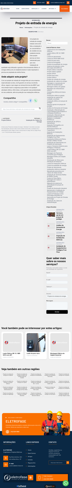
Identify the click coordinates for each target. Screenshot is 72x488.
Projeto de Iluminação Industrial (57, 188)
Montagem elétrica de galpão (56, 86)
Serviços (35, 8)
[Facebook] (30, 100)
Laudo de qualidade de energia (57, 165)
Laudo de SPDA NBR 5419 (55, 58)
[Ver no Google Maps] (68, 2)
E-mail (48, 279)
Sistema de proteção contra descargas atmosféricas (55, 67)
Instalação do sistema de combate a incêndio (55, 98)
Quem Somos (25, 8)
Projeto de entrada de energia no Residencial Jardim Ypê (50, 382)
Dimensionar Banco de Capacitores (54, 129)
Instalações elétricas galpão (55, 95)
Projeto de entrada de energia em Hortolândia (36, 374)
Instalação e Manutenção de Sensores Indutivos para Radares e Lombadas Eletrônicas (56, 117)
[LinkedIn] (31, 477)
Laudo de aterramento (54, 56)
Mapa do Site (31, 463)
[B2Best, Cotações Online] (21, 486)
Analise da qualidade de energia (57, 64)
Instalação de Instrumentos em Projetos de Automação (56, 143)
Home (17, 8)
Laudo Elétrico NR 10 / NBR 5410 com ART (56, 150)
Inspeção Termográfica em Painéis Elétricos (55, 125)
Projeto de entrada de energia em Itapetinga (8, 394)
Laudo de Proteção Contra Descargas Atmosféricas (55, 194)
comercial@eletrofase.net (57, 2)
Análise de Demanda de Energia (57, 108)
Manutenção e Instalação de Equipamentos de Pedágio (56, 191)
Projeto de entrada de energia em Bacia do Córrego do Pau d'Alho (22, 388)
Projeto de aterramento (54, 167)
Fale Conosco (64, 8)
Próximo (37, 118)
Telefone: (49, 286)
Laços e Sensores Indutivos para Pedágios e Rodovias (57, 146)
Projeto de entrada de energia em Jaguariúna (64, 382)
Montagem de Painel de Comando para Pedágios (55, 153)
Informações (28, 27)
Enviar (57, 312)
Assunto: (48, 293)
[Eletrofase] (6, 9)
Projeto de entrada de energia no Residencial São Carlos (36, 388)
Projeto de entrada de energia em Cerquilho (64, 374)
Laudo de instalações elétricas (56, 163)
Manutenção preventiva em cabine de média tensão (55, 172)
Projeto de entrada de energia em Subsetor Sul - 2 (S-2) (36, 382)
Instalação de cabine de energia (57, 81)
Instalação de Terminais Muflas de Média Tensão (56, 175)
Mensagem (49, 300)
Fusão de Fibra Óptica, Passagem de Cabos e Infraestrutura (54, 179)
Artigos (52, 8)
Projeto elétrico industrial (55, 69)
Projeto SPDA (51, 73)
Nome (48, 272)
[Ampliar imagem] (14, 50)
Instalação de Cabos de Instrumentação (54, 201)
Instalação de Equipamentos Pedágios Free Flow (56, 136)
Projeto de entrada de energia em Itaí (50, 388)
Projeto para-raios (52, 75)
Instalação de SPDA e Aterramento (54, 122)
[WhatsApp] (35, 100)
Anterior (6, 118)
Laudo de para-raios (53, 60)
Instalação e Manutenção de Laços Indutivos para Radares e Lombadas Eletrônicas (57, 111)
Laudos (44, 8)
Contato (30, 459)
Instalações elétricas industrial (56, 169)
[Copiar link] (40, 108)
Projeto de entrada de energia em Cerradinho (64, 388)
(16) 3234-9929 (41, 2)
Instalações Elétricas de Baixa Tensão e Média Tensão (56, 139)
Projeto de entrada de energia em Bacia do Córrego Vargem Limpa (64, 394)
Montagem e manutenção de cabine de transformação (56, 84)
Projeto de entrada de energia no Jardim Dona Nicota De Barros (36, 394)
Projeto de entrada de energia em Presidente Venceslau (50, 375)
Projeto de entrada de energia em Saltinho (8, 374)
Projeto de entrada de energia (56, 79)
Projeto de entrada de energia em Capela (22, 382)
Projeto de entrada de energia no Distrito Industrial (22, 394)
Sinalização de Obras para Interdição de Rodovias (55, 160)
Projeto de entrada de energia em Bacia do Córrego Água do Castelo (22, 375)
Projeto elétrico (51, 77)
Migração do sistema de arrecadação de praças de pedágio (55, 185)
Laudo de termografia (53, 62)
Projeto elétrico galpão (54, 71)
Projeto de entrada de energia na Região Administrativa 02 (8, 388)
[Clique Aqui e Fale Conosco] (60, 461)
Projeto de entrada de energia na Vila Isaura (50, 394)
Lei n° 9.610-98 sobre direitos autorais (11, 132)
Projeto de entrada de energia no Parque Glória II (8, 382)
